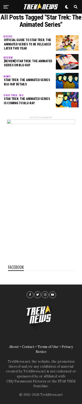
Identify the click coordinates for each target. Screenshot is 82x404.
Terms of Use (48, 347)
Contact (28, 347)
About (14, 347)
